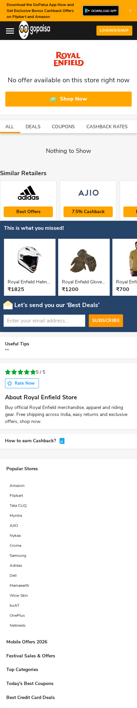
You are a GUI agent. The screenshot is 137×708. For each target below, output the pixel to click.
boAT (14, 605)
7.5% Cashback (88, 211)
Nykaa (15, 535)
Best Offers (28, 211)
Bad (14, 372)
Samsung (18, 555)
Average (20, 372)
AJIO (14, 525)
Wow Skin (19, 595)
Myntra (16, 515)
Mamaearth (19, 585)
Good (27, 372)
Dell (13, 575)
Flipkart (16, 495)
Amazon (17, 485)
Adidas (16, 565)
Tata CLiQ (18, 505)
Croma (15, 545)
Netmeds (18, 625)
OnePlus (17, 615)
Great (33, 372)
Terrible (8, 372)
